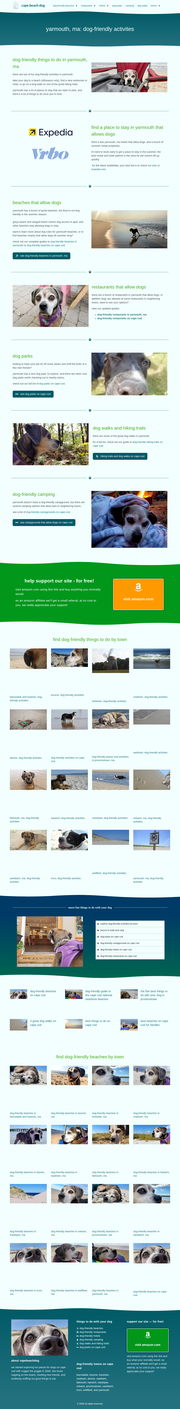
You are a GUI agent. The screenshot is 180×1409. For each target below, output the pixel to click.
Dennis (91, 1378)
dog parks (117, 5)
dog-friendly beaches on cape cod (46, 245)
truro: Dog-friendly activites (66, 878)
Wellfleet (87, 1390)
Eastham (101, 1378)
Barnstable (82, 1374)
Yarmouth (104, 1390)
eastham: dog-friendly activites (150, 752)
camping (129, 5)
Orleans (80, 1386)
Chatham (81, 1378)
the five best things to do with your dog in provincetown (154, 995)
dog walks (142, 5)
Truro (79, 1390)
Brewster (104, 1374)
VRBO (154, 165)
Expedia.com (98, 169)
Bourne (94, 1374)
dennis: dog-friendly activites (26, 758)
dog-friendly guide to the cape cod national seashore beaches (98, 995)
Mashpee (103, 1382)
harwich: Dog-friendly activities (68, 818)
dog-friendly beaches (63, 5)
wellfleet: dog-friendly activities (109, 873)
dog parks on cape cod (52, 383)
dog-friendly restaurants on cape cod (119, 318)
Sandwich (108, 1386)
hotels (102, 5)
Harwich (92, 1382)
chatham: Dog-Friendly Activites (150, 697)
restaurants (86, 5)
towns (154, 5)
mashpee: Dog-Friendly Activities (110, 818)
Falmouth (81, 1382)
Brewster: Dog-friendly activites (109, 701)
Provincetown (93, 1386)
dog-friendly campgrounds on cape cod (48, 512)
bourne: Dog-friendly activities (67, 695)
